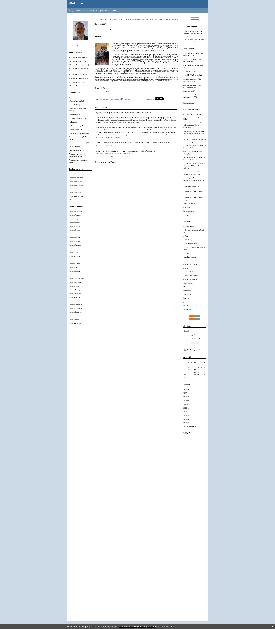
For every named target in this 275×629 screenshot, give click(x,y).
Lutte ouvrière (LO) (75, 129)
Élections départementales (77, 174)
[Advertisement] (195, 480)
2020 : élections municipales (78, 61)
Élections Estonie (74, 241)
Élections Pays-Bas (75, 293)
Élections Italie (73, 267)
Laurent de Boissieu (190, 123)
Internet (186, 298)
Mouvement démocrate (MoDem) (80, 133)
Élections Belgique (75, 219)
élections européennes (190, 275)
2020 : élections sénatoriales (78, 57)
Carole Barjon (188, 114)
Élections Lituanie (74, 275)
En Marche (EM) (74, 105)
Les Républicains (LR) (76, 126)
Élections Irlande (74, 260)
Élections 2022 (188, 272)
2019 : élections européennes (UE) (80, 65)
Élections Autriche (75, 215)
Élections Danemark (75, 234)
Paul (103, 145)
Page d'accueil (118, 19)
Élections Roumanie (75, 304)
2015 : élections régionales (77, 82)
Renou (185, 139)
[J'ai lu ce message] (272, 626)
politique (186, 305)
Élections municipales (76, 185)
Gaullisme (186, 207)
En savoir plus (169, 627)
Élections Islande (74, 263)
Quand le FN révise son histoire (193, 75)
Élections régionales (75, 192)
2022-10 (186, 397)
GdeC (185, 151)
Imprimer (151, 99)
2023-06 (186, 389)
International (187, 294)
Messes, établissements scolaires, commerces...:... (193, 125)
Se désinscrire (196, 339)
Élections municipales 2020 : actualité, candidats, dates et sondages (193, 33)
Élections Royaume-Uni (76, 308)
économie (186, 261)
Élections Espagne (75, 237)
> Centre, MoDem (189, 226)
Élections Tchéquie (75, 323)
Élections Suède (74, 319)
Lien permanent (104, 99)
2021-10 (186, 415)
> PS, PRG (186, 253)
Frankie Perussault (189, 157)
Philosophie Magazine (136, 47)
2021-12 (186, 412)
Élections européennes (76, 177)
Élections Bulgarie (75, 222)
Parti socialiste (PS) (75, 146)
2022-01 (186, 408)
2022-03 (186, 404)
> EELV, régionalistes (190, 240)
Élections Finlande (75, 245)
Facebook (126, 99)
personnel (186, 302)
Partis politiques (188, 211)
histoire (185, 287)
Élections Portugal (75, 301)
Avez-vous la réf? (189, 91)
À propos (80, 46)
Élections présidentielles (76, 189)
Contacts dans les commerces (193, 131)
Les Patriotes (73, 122)
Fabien (185, 172)
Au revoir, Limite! (189, 71)
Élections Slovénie (75, 316)
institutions (187, 290)
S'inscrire (197, 335)
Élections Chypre (74, 226)
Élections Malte (74, 286)
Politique (186, 215)
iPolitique (76, 3)
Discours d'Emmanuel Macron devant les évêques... (194, 166)
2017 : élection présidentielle (78, 78)
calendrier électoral (189, 257)
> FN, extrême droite (190, 243)
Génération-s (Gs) (74, 114)
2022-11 (186, 393)
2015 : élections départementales (79, 86)
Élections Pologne (74, 297)
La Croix (100, 92)
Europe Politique (189, 203)
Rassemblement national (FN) (78, 150)
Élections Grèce (74, 252)
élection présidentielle (190, 264)
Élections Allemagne (75, 211)
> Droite (186, 236)
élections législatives (190, 279)
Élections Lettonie (74, 271)
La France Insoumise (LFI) (77, 118)
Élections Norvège (75, 290)
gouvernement (188, 283)
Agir (70, 97)
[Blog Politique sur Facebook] (195, 350)
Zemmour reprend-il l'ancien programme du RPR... (194, 117)
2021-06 (186, 419)
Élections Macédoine (75, 282)
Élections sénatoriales (76, 196)
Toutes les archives (189, 426)
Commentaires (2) (115, 99)
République (187, 309)
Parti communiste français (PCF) (79, 143)
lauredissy (186, 178)
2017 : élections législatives (78, 74)
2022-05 (186, 400)
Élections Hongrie (74, 256)
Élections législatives (75, 181)
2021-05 (186, 423)
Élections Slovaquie (75, 312)
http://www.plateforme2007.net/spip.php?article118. (113, 153)
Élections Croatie (74, 230)
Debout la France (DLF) (77, 101)
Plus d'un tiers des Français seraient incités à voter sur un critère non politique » (151, 19)
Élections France (74, 249)
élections (186, 268)
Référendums (73, 200)
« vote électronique (106, 19)
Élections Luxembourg (76, 278)
